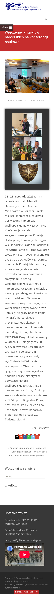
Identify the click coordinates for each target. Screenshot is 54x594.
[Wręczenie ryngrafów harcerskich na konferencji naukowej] (27, 76)
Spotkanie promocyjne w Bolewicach (26, 448)
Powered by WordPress (15, 584)
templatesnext (13, 588)
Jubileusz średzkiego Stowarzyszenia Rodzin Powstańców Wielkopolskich (28, 453)
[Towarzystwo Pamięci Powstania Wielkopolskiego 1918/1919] (21, 6)
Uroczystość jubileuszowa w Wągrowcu (24, 540)
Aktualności (38, 100)
